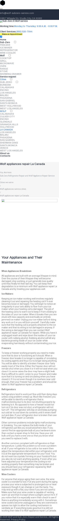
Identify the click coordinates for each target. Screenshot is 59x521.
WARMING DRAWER (10, 74)
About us (4, 153)
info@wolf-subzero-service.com (17, 13)
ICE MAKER (6, 48)
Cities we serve (6, 182)
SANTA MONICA (8, 103)
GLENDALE (6, 122)
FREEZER (5, 45)
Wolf (2, 55)
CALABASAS (7, 87)
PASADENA (6, 98)
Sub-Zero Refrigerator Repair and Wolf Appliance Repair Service (27, 176)
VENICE (4, 148)
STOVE (4, 71)
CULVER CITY (7, 116)
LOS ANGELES (8, 93)
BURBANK (5, 85)
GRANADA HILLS (9, 124)
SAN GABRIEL (7, 101)
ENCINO (4, 90)
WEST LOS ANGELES (11, 108)
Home (3, 39)
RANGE (4, 69)
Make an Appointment (12, 34)
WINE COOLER (8, 53)
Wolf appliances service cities (13, 189)
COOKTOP (5, 58)
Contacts (5, 156)
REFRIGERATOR (9, 50)
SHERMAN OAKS (9, 143)
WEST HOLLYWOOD (10, 106)
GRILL (3, 61)
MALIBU (4, 95)
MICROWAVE (7, 63)
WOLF (3, 111)
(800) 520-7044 (24, 31)
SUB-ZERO (6, 82)
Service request (8, 77)
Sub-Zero (5, 42)
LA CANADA (6, 130)
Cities (3, 79)
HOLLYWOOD (7, 127)
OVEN (3, 66)
